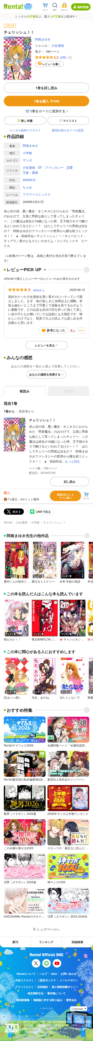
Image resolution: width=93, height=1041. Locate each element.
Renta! (8, 522)
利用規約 (42, 987)
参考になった (56, 330)
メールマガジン (69, 980)
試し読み (69, 481)
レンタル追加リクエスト (25, 130)
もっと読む (72, 461)
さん (39, 289)
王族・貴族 (30, 172)
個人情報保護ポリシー (65, 987)
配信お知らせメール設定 (68, 130)
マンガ (27, 160)
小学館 (27, 153)
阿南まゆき (43, 39)
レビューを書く (51, 64)
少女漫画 (58, 45)
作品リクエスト (24, 980)
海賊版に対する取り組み (47, 1000)
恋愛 (70, 167)
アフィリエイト (24, 987)
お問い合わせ (69, 973)
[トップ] (13, 6)
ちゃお (27, 187)
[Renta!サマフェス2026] (27, 6)
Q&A (54, 973)
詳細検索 (77, 942)
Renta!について (26, 973)
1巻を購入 (46, 101)
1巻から (9, 411)
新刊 (15, 942)
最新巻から (26, 411)
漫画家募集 (23, 1000)
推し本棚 (26, 120)
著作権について (56, 993)
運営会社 (71, 1000)
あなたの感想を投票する (45, 374)
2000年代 (29, 180)
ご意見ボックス (46, 980)
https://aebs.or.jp (31, 1035)
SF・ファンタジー (51, 167)
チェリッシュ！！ (42, 419)
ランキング (46, 942)
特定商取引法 (35, 993)
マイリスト (70, 120)
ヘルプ (43, 973)
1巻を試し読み (46, 87)
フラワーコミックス (37, 194)
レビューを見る (45, 345)
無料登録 (83, 7)
